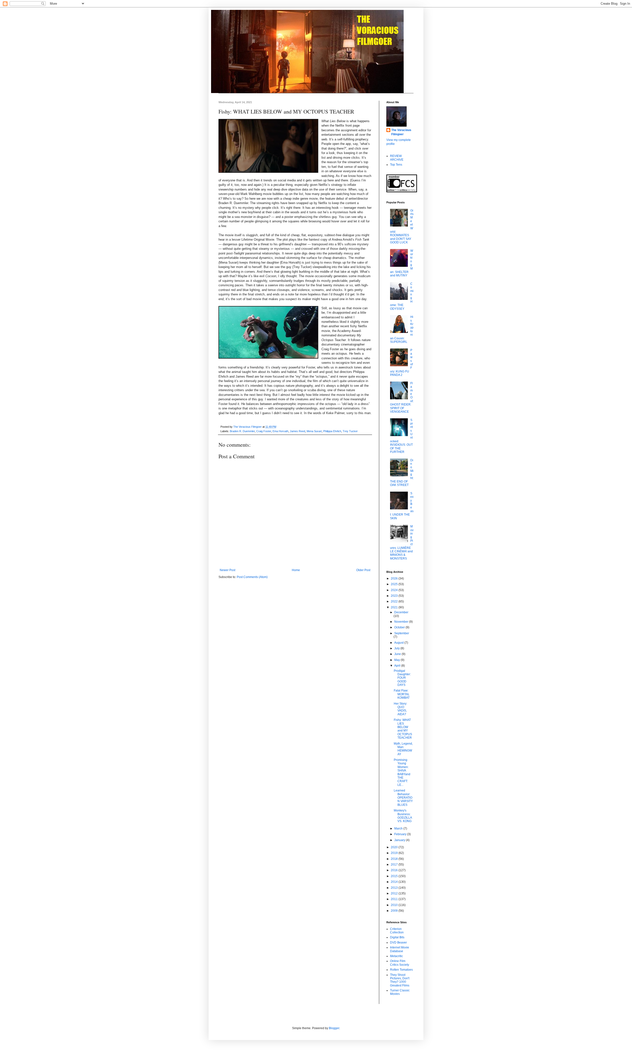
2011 (394, 899)
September (401, 633)
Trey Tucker (350, 431)
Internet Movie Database (399, 949)
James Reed (297, 431)
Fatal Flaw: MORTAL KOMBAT (402, 694)
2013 (394, 887)
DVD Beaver (398, 942)
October (400, 627)
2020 (394, 847)
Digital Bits (397, 937)
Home (296, 570)
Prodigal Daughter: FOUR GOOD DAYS (402, 678)
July (397, 648)
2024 (394, 590)
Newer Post (227, 570)
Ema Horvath (280, 431)
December (401, 612)
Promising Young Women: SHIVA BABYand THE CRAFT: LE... (402, 772)
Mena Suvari (314, 431)
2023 (394, 595)
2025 (394, 584)
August (399, 642)
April (397, 665)
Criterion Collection (397, 930)
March (398, 828)
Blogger (334, 1028)
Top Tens (396, 164)
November (401, 621)
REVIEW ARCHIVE (396, 157)
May (397, 660)
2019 (394, 853)
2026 (394, 578)
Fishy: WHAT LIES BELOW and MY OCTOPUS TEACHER (403, 728)
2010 (394, 905)
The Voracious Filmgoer (401, 132)
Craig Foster (263, 431)
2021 (394, 607)
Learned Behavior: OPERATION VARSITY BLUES (403, 798)
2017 (394, 864)
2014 (394, 882)
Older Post (363, 570)
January (400, 840)
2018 (394, 859)
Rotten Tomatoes (401, 969)
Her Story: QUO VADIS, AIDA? (400, 709)
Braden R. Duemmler (242, 431)
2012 (394, 893)
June (398, 654)
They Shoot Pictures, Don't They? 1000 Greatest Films (399, 980)
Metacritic (396, 956)
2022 (394, 601)
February (400, 834)
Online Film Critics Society (399, 962)
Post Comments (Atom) (252, 577)
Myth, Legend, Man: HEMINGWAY (403, 749)
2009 (394, 910)
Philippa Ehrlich (332, 431)
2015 (394, 876)
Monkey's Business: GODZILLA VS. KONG (403, 816)
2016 (394, 870)
